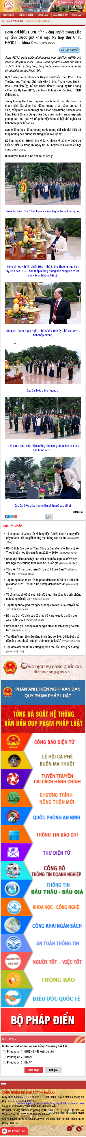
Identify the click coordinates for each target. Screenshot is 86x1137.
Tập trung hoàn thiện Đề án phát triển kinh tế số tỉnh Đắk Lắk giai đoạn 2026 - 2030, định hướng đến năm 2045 (42, 584)
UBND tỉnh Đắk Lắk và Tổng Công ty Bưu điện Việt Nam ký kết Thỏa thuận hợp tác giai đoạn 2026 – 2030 (42, 550)
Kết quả (53, 1070)
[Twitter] (11, 516)
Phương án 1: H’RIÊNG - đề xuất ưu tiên (30, 1051)
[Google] (15, 516)
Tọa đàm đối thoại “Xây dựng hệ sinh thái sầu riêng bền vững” (43, 649)
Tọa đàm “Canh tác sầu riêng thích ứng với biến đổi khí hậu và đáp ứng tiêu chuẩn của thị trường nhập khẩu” (43, 638)
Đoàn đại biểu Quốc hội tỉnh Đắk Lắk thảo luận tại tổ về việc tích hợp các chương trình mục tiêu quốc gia (41, 561)
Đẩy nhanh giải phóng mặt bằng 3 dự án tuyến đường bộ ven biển (42, 628)
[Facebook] (7, 516)
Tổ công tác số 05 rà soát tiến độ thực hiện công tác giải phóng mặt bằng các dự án (43, 596)
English (78, 2)
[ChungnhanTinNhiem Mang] (66, 1112)
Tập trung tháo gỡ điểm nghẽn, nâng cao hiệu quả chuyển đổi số (42, 607)
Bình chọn (33, 1070)
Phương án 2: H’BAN (19, 1057)
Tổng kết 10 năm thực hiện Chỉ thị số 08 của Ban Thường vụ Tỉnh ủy (41, 571)
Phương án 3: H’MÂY (19, 1062)
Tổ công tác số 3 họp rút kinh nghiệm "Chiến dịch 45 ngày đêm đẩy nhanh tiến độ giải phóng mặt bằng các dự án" (43, 538)
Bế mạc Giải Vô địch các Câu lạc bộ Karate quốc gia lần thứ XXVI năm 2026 (41, 617)
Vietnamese (67, 2)
